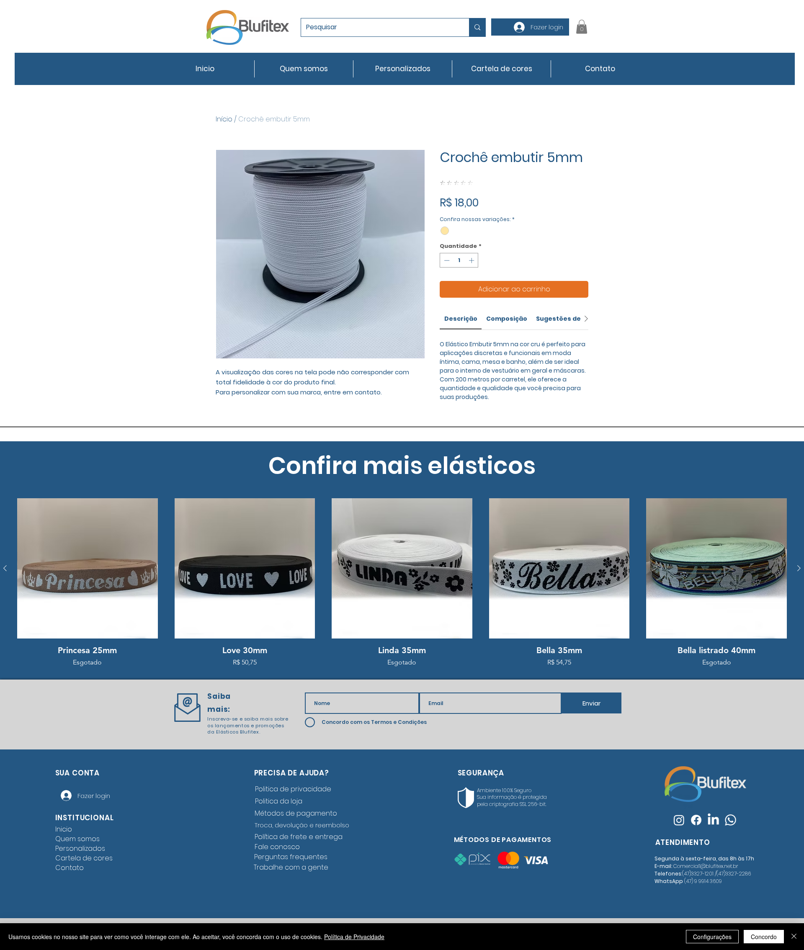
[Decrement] (446, 260)
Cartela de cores (84, 858)
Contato (69, 868)
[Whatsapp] (730, 820)
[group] (402, 583)
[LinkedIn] (713, 820)
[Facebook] (696, 820)
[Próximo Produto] (799, 568)
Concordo (764, 936)
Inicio (63, 829)
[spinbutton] (459, 260)
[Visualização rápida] (87, 568)
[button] (582, 26)
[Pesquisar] (477, 27)
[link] (460, 318)
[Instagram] (679, 820)
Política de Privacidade (354, 936)
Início (224, 119)
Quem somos (77, 839)
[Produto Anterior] (5, 568)
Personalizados (80, 848)
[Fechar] (794, 936)
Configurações (712, 936)
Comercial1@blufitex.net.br (705, 866)
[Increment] (472, 260)
